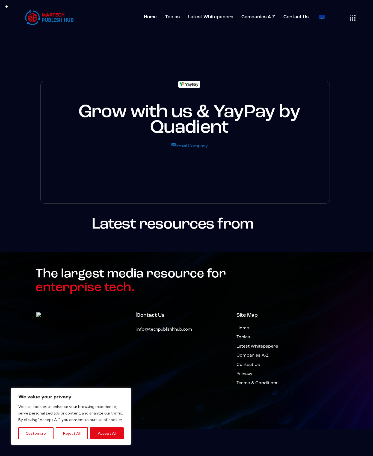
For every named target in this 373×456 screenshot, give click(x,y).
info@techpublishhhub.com (164, 329)
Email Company (192, 145)
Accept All (107, 433)
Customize (36, 433)
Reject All (72, 433)
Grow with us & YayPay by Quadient (189, 120)
